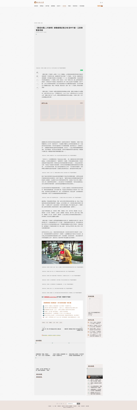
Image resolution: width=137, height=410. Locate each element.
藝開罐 (53, 6)
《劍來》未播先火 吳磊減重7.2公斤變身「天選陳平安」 (59, 354)
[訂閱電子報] (99, 6)
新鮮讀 (36, 6)
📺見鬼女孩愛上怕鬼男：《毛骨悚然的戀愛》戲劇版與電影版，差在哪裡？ (61, 315)
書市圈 (47, 6)
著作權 (67, 406)
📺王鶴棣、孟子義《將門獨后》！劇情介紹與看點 (55, 311)
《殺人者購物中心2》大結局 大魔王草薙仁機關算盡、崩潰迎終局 (95, 335)
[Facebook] (37, 72)
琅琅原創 (75, 6)
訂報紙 (79, 406)
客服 (55, 406)
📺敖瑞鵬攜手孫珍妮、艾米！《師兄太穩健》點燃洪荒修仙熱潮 (59, 309)
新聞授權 (59, 406)
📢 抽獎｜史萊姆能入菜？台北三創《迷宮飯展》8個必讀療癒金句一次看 (61, 317)
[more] (81, 103)
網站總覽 (87, 406)
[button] (37, 80)
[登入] (100, 2)
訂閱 (78, 403)
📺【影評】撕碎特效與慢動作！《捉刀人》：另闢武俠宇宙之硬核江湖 (60, 307)
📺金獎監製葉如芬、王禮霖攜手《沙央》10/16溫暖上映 (57, 313)
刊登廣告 (49, 406)
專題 (69, 6)
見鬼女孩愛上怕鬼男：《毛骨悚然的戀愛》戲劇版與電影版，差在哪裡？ (76, 355)
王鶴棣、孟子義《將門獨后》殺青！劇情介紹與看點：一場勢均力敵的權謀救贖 (43, 370)
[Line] (37, 76)
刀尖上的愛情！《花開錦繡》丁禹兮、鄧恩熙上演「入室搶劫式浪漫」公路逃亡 (95, 332)
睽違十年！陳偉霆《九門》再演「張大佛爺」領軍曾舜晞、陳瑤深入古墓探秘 (95, 326)
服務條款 (63, 406)
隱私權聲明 (70, 406)
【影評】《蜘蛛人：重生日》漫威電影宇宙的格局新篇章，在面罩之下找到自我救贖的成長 (95, 329)
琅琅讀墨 (82, 6)
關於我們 (83, 406)
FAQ (53, 406)
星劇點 (64, 6)
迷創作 (58, 6)
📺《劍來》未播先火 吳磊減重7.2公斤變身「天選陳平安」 (57, 306)
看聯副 (41, 6)
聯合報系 (75, 406)
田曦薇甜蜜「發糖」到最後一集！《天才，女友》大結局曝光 (43, 354)
